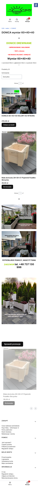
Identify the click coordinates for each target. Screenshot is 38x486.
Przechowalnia (6, 457)
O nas (3, 472)
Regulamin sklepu (7, 448)
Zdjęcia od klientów (8, 476)
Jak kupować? (6, 442)
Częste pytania (7, 444)
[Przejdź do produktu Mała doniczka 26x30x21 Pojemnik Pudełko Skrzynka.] (19, 153)
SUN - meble (5, 28)
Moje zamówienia (7, 463)
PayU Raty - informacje (9, 428)
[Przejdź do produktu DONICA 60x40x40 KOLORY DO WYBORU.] (19, 101)
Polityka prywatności (8, 446)
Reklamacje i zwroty (8, 434)
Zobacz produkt (8, 125)
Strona (16, 83)
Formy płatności (7, 430)
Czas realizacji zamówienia (10, 426)
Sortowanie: (5, 73)
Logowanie (5, 459)
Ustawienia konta (7, 461)
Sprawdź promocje (12, 344)
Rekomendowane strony (10, 478)
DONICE (13, 28)
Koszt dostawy (6, 432)
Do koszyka (7, 187)
